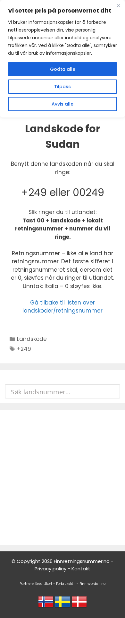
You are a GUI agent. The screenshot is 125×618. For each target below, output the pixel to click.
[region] (62, 59)
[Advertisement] (62, 477)
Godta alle (62, 69)
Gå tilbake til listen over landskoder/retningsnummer (62, 307)
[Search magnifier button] (113, 391)
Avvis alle (62, 104)
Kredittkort (43, 583)
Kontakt (80, 568)
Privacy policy (50, 568)
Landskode (32, 339)
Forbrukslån (66, 583)
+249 (24, 349)
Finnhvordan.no (92, 583)
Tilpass (62, 86)
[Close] (118, 5)
